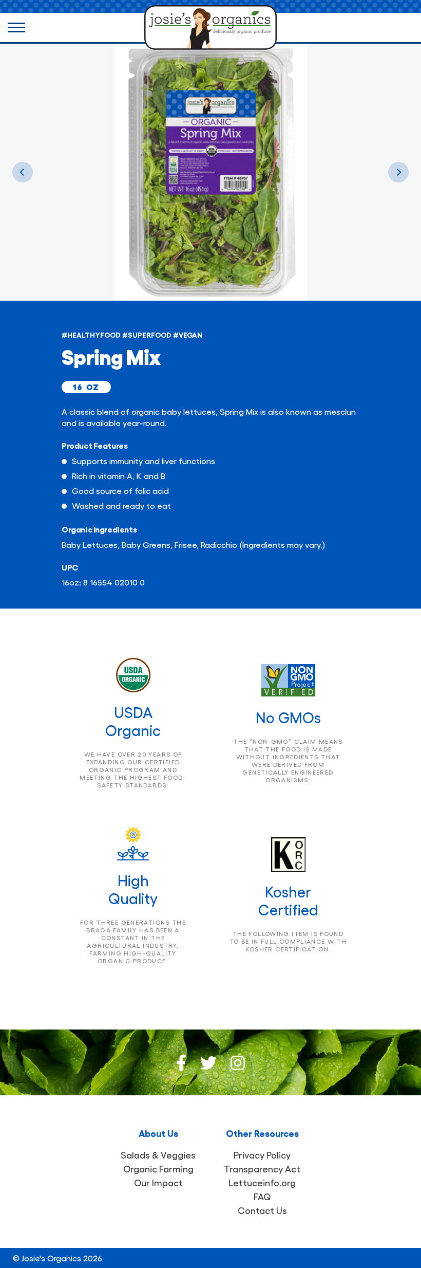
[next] (398, 172)
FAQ (262, 1196)
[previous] (22, 172)
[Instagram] (238, 1062)
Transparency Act (262, 1168)
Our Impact (158, 1182)
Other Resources (262, 1132)
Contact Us (262, 1210)
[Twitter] (208, 1062)
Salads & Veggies (158, 1154)
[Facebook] (181, 1062)
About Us (158, 1132)
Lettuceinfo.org (262, 1182)
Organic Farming (158, 1168)
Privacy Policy (262, 1154)
